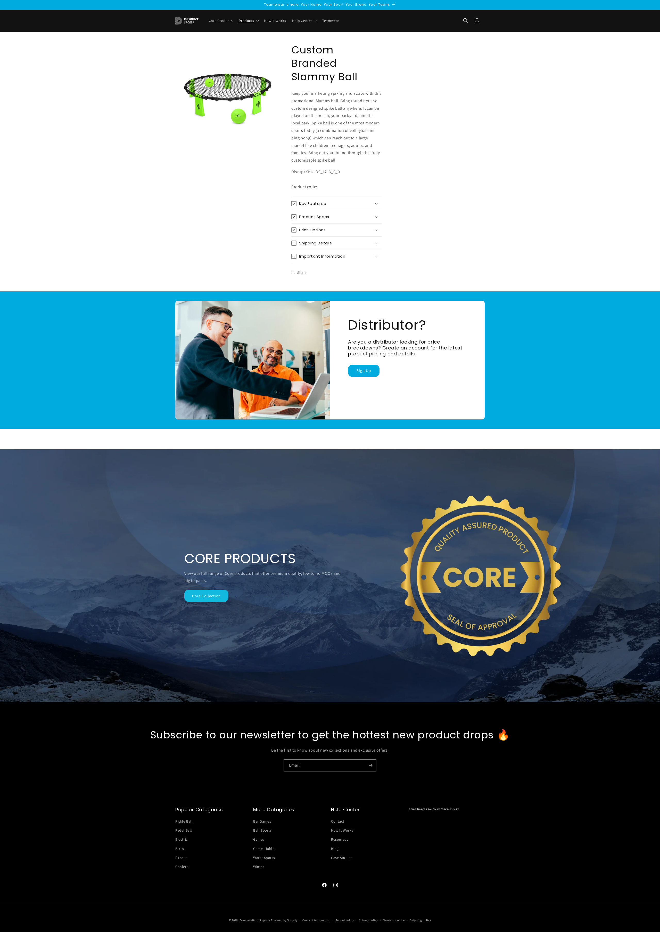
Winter (258, 866)
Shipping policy (420, 920)
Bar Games (262, 821)
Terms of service (394, 920)
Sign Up (364, 370)
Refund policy (344, 920)
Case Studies (341, 857)
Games (259, 839)
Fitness (181, 857)
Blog (335, 848)
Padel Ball (183, 830)
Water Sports (264, 857)
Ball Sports (262, 830)
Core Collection (206, 595)
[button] (465, 20)
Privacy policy (368, 920)
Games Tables (264, 848)
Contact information (316, 920)
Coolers (181, 866)
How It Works (342, 830)
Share (302, 272)
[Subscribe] (370, 765)
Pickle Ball (184, 821)
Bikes (179, 848)
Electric (181, 839)
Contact (337, 821)
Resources (339, 839)
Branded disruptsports (255, 920)
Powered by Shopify (284, 920)
